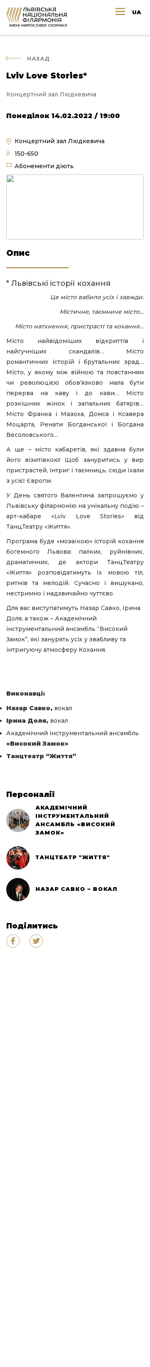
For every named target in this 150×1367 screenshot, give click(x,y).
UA (136, 12)
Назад (38, 58)
